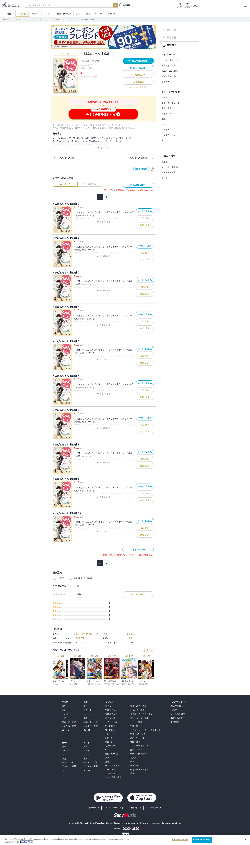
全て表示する (105, 222)
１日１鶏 (60, 578)
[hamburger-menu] (245, 5)
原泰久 (55, 684)
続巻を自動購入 (141, 169)
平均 (79, 594)
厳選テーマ (166, 81)
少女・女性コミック (170, 108)
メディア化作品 (168, 76)
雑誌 (163, 124)
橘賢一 (147, 684)
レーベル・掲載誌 (169, 167)
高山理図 (130, 684)
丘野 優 (118, 684)
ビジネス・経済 (168, 135)
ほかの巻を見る (140, 87)
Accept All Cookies (201, 839)
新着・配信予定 (168, 172)
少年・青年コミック (170, 103)
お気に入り (140, 75)
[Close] (245, 839)
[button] (153, 808)
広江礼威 (73, 684)
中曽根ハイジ (109, 684)
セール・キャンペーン (171, 60)
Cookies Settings (180, 839)
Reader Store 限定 (169, 71)
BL (162, 140)
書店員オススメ (168, 65)
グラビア (165, 129)
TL (162, 145)
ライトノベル (167, 113)
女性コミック (45, 20)
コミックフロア (20, 20)
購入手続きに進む (140, 61)
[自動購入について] (152, 169)
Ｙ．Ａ (97, 684)
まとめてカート (140, 185)
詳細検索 (126, 5)
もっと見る (105, 148)
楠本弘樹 (90, 684)
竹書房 (129, 638)
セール (164, 178)
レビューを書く (86, 68)
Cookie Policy (27, 842)
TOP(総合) (6, 20)
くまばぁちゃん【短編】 (63, 20)
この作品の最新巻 (138, 158)
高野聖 (124, 684)
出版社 (164, 162)
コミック (33, 20)
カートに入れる (140, 68)
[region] (125, 840)
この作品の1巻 (66, 158)
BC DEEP (95, 61)
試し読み (140, 82)
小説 (163, 119)
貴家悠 (141, 684)
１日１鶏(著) (85, 61)
